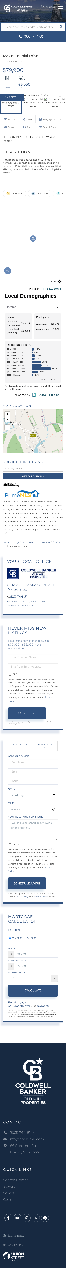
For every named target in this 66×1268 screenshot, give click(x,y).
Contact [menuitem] (10, 1199)
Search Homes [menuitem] (16, 1180)
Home (6, 542)
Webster (46, 542)
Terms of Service (40, 896)
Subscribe (27, 713)
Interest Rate (16, 972)
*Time (11, 803)
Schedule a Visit (45, 746)
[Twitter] (36, 1218)
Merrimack (33, 542)
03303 (56, 542)
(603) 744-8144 (35, 36)
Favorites (49, 7)
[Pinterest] (45, 1218)
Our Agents (28, 605)
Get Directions (33, 476)
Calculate (33, 990)
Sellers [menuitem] (8, 1193)
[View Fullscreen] (7, 427)
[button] (61, 27)
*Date (11, 789)
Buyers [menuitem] (9, 1186)
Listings (15, 542)
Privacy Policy (22, 896)
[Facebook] (8, 1218)
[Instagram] (26, 1218)
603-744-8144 (21, 597)
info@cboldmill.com (26, 1139)
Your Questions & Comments (25, 817)
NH (24, 542)
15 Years (31, 938)
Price (11, 948)
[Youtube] (17, 1218)
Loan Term (14, 930)
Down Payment (17, 960)
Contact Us (14, 605)
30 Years (17, 938)
